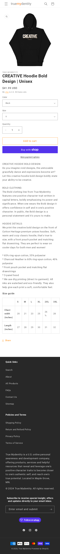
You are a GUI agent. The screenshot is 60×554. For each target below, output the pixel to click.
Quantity (6, 124)
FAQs (8, 390)
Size (4, 110)
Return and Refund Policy (18, 429)
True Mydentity (25, 549)
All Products (12, 383)
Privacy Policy (13, 436)
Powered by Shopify (40, 549)
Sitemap (10, 404)
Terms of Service (14, 443)
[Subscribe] (51, 509)
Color (4, 97)
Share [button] (8, 340)
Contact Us (11, 397)
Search (9, 370)
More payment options (30, 157)
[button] (6, 4)
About (9, 377)
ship (7, 92)
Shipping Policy (13, 423)
